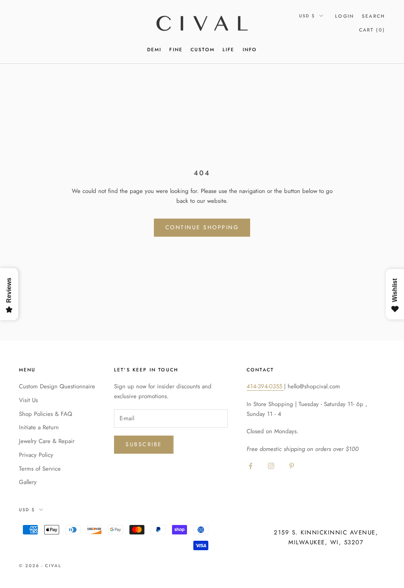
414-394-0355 (265, 386)
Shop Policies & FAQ (45, 414)
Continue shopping (202, 227)
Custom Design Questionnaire (57, 386)
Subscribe (143, 444)
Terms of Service (40, 468)
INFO (250, 49)
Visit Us (28, 400)
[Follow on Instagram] (271, 466)
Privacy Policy (36, 455)
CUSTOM (203, 49)
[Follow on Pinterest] (292, 466)
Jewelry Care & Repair (47, 441)
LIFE (229, 49)
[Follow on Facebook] (250, 466)
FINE (176, 49)
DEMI (154, 49)
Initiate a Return (39, 427)
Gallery (28, 482)
